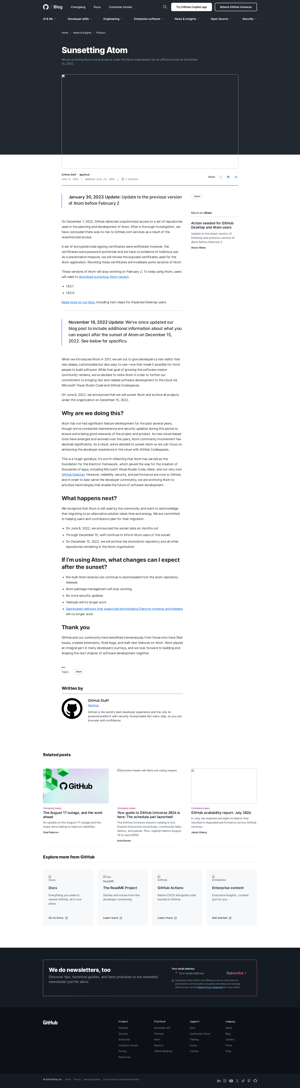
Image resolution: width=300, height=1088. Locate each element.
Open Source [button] (219, 19)
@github (85, 174)
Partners (159, 1033)
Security (123, 1033)
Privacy (77, 1079)
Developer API (162, 1027)
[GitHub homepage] (46, 7)
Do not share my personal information (121, 1079)
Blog (57, 6)
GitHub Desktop (73, 474)
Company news (52, 808)
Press (229, 1045)
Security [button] (248, 19)
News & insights (82, 32)
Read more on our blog (78, 302)
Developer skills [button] (78, 19)
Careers (230, 1039)
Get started (220, 917)
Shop (228, 1051)
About (229, 1027)
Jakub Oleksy (199, 832)
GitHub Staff (69, 174)
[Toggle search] (164, 7)
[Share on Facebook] (228, 176)
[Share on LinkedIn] (236, 176)
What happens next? (89, 498)
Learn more (111, 917)
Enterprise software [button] (147, 19)
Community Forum (200, 1033)
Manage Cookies (92, 1079)
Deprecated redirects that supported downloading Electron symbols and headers (124, 609)
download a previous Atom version (104, 277)
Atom (79, 671)
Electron (158, 1045)
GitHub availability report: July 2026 (221, 813)
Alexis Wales (198, 247)
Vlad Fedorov (51, 832)
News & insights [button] (185, 19)
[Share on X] (220, 176)
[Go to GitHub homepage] (50, 1023)
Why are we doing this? (93, 413)
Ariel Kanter (124, 840)
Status (193, 1045)
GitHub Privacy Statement (210, 987)
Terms (68, 1079)
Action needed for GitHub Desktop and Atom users (212, 225)
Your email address (183, 968)
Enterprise (124, 1039)
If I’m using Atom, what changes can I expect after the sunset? (121, 563)
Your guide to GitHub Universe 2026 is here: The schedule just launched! (148, 815)
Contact (194, 1051)
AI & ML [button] (48, 19)
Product (100, 32)
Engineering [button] (111, 19)
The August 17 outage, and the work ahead (72, 815)
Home (65, 32)
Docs (192, 1027)
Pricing (122, 1051)
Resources (124, 1056)
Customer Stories (128, 1045)
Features (123, 1027)
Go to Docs (56, 917)
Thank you (76, 627)
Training (194, 1039)
